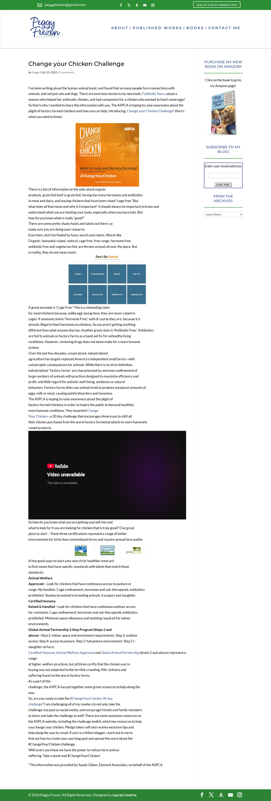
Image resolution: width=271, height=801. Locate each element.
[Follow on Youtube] (145, 5)
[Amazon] (221, 795)
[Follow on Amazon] (137, 5)
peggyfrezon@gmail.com (65, 5)
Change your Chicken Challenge (150, 111)
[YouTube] (230, 795)
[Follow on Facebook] (121, 5)
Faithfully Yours (153, 94)
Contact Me (224, 28)
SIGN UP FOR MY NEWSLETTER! (216, 5)
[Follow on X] (129, 5)
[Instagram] (239, 795)
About (119, 28)
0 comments (66, 72)
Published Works (157, 28)
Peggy (35, 72)
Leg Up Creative (124, 795)
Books (195, 28)
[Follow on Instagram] (153, 5)
